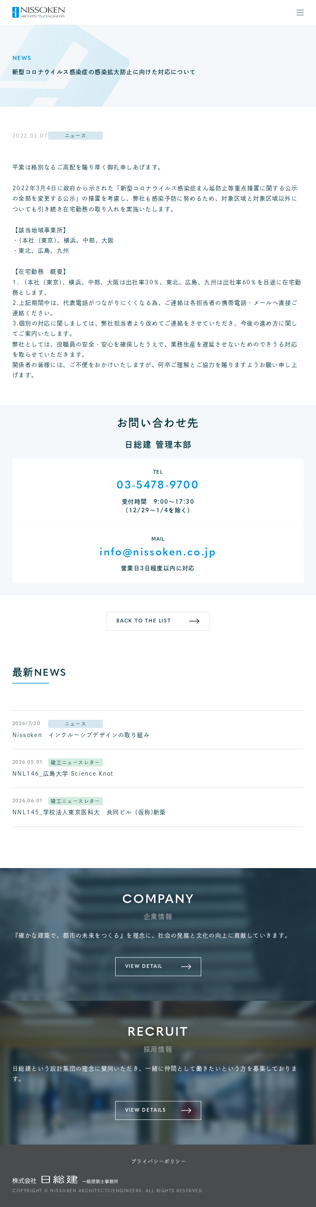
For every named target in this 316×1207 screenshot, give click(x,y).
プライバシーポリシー (158, 1161)
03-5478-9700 (157, 485)
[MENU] (300, 12)
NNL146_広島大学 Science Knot (63, 773)
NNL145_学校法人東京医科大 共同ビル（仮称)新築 (89, 812)
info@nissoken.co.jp (158, 552)
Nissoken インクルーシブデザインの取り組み (81, 735)
